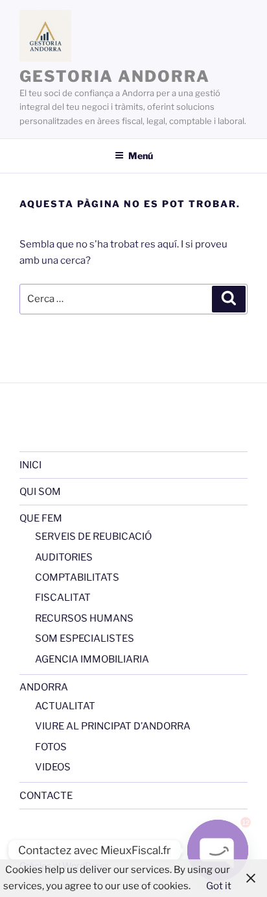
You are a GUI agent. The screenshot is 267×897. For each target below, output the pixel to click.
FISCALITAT (63, 597)
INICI (30, 465)
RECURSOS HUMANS (84, 618)
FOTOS (51, 747)
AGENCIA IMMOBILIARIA (92, 659)
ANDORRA (43, 687)
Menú (140, 155)
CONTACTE (46, 796)
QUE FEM (40, 518)
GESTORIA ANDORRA (114, 76)
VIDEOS (53, 767)
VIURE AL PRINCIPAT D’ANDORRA (113, 726)
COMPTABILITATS (77, 577)
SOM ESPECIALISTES (84, 638)
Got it (218, 886)
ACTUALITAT (65, 706)
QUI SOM (40, 492)
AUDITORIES (64, 557)
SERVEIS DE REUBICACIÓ (93, 536)
